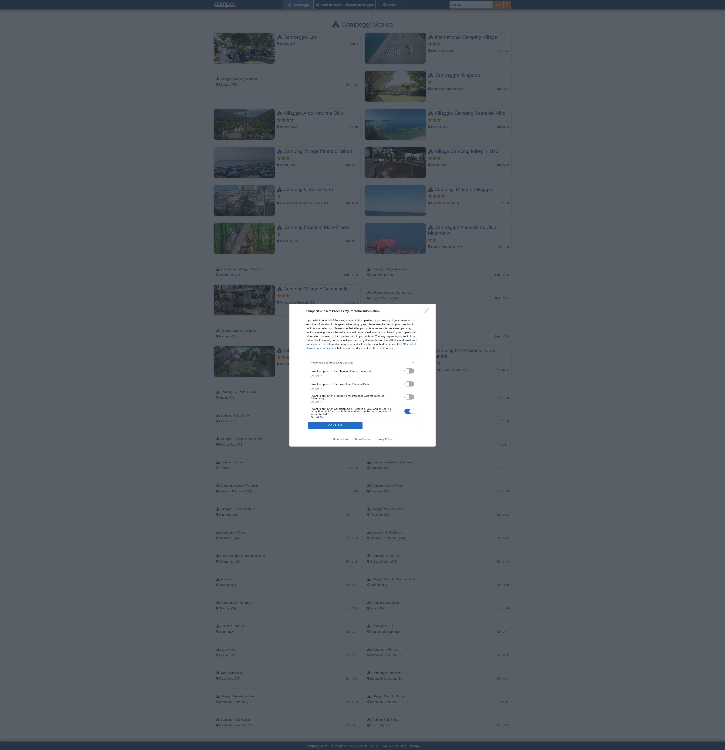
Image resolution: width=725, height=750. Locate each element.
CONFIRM (335, 425)
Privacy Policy (384, 438)
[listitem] (362, 363)
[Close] (427, 311)
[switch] (409, 370)
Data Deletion (341, 438)
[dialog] (362, 375)
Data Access (362, 438)
